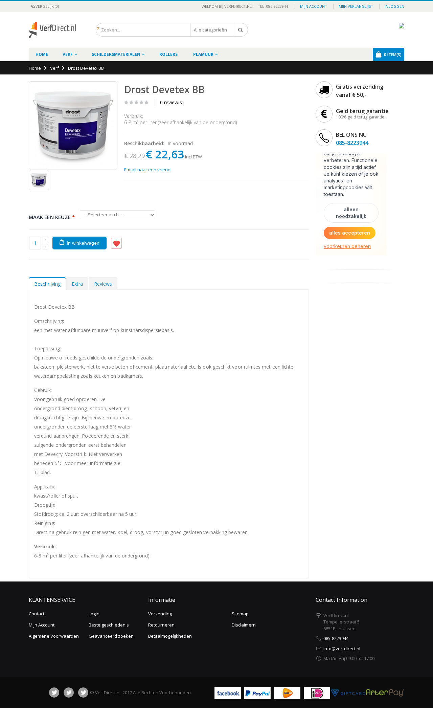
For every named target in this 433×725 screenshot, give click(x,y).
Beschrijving (47, 284)
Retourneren (161, 625)
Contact (36, 614)
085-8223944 (352, 143)
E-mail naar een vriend (147, 170)
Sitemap (240, 614)
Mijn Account (41, 625)
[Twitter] (69, 692)
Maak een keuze (52, 216)
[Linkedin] (83, 692)
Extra (77, 284)
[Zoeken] (241, 29)
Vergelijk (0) (47, 6)
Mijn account (313, 6)
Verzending (160, 614)
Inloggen (394, 6)
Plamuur (203, 54)
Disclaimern (244, 625)
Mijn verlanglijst (356, 6)
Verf (68, 54)
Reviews (103, 284)
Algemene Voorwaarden (54, 636)
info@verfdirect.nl (341, 648)
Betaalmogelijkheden (170, 636)
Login (94, 614)
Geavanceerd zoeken (111, 636)
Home (35, 68)
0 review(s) (172, 102)
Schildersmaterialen (116, 54)
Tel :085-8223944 (271, 6)
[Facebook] (54, 692)
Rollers (168, 54)
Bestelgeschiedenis (109, 625)
